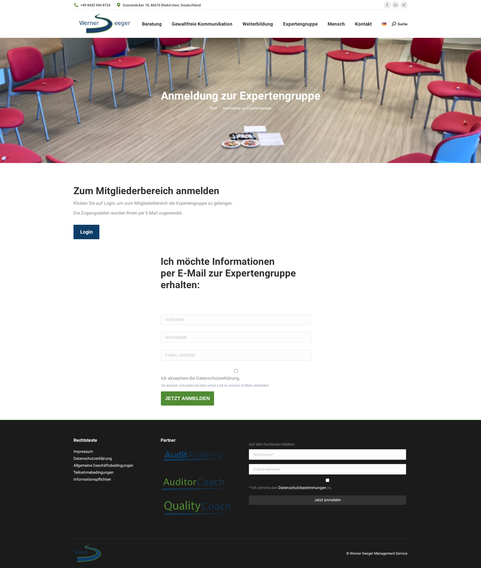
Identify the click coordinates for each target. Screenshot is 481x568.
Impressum (83, 451)
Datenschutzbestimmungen (302, 487)
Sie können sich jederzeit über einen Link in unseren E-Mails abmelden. (215, 385)
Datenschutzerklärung (92, 458)
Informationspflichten (92, 479)
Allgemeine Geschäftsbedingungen (103, 465)
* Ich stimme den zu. (290, 487)
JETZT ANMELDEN (187, 398)
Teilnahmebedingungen (93, 472)
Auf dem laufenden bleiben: (272, 444)
